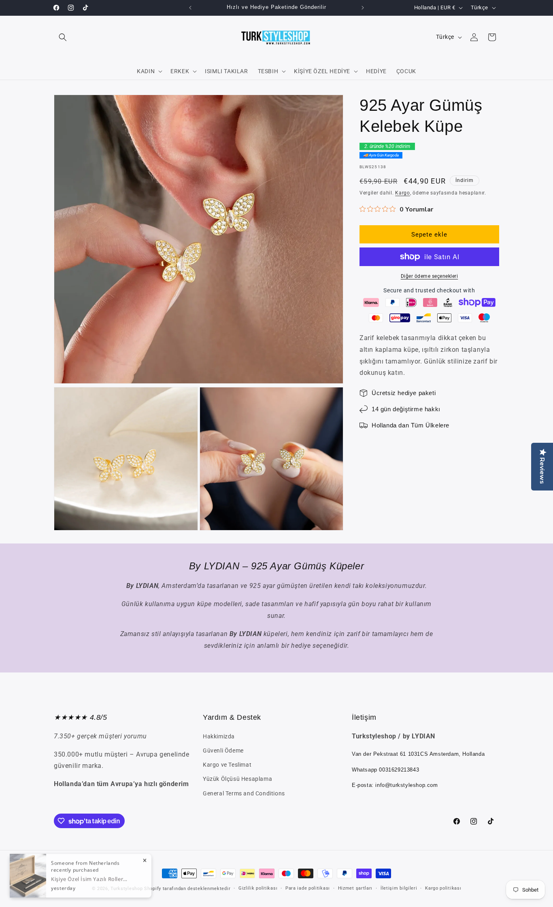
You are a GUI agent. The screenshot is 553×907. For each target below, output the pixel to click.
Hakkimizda (219, 736)
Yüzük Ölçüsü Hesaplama (237, 779)
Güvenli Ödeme (223, 750)
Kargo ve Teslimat (227, 764)
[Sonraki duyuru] (363, 7)
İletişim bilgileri (399, 888)
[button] (63, 37)
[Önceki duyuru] (190, 7)
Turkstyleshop (127, 888)
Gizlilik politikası (257, 888)
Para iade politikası (307, 888)
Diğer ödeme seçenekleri (429, 276)
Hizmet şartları (355, 888)
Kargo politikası (443, 888)
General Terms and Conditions (244, 793)
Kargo (402, 193)
